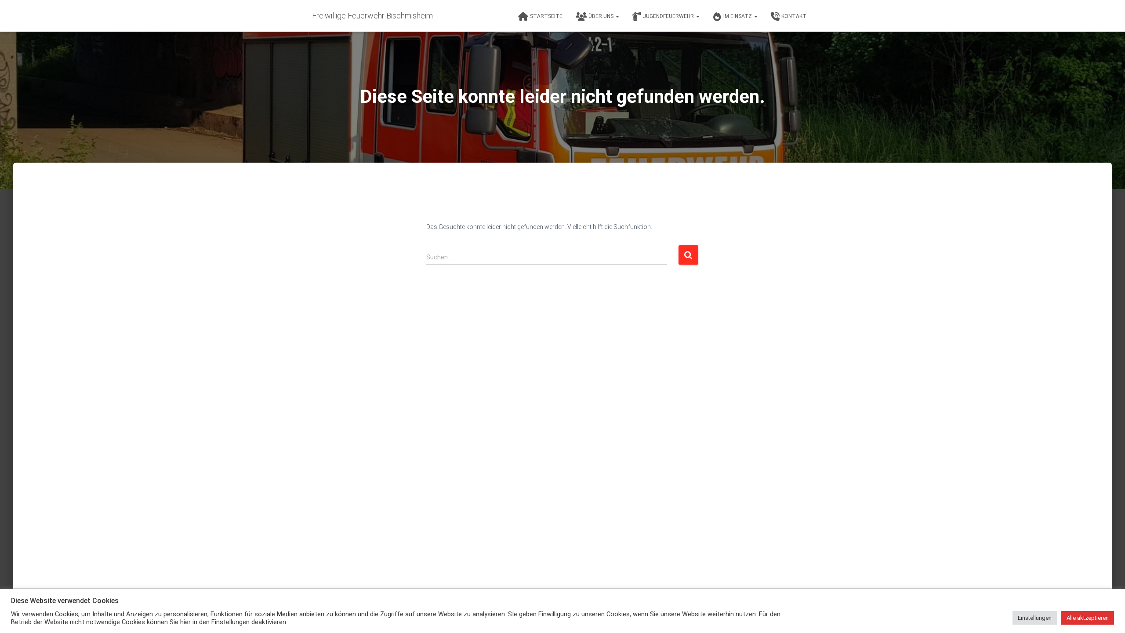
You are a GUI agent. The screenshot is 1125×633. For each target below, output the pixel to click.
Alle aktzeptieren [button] (1088, 618)
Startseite (546, 16)
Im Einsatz (738, 16)
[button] (617, 16)
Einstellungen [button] (1035, 618)
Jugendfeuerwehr (669, 16)
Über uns (601, 16)
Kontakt (793, 16)
